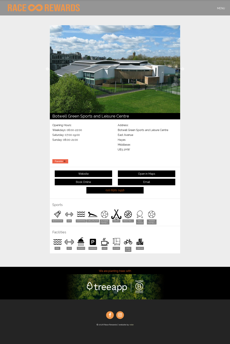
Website (83, 173)
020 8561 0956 (115, 190)
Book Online (83, 182)
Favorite (59, 161)
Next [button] (182, 69)
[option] (115, 69)
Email (146, 182)
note (131, 324)
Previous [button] (47, 69)
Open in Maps (146, 173)
